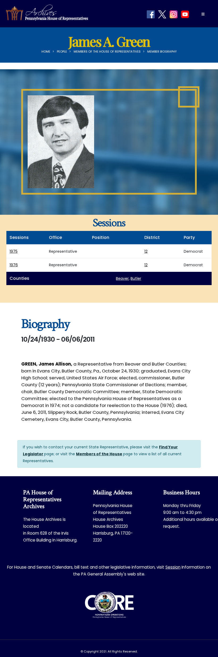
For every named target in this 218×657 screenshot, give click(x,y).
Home (45, 51)
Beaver (122, 278)
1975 (14, 251)
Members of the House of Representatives (107, 51)
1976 (14, 265)
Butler (136, 278)
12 (146, 251)
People (62, 51)
